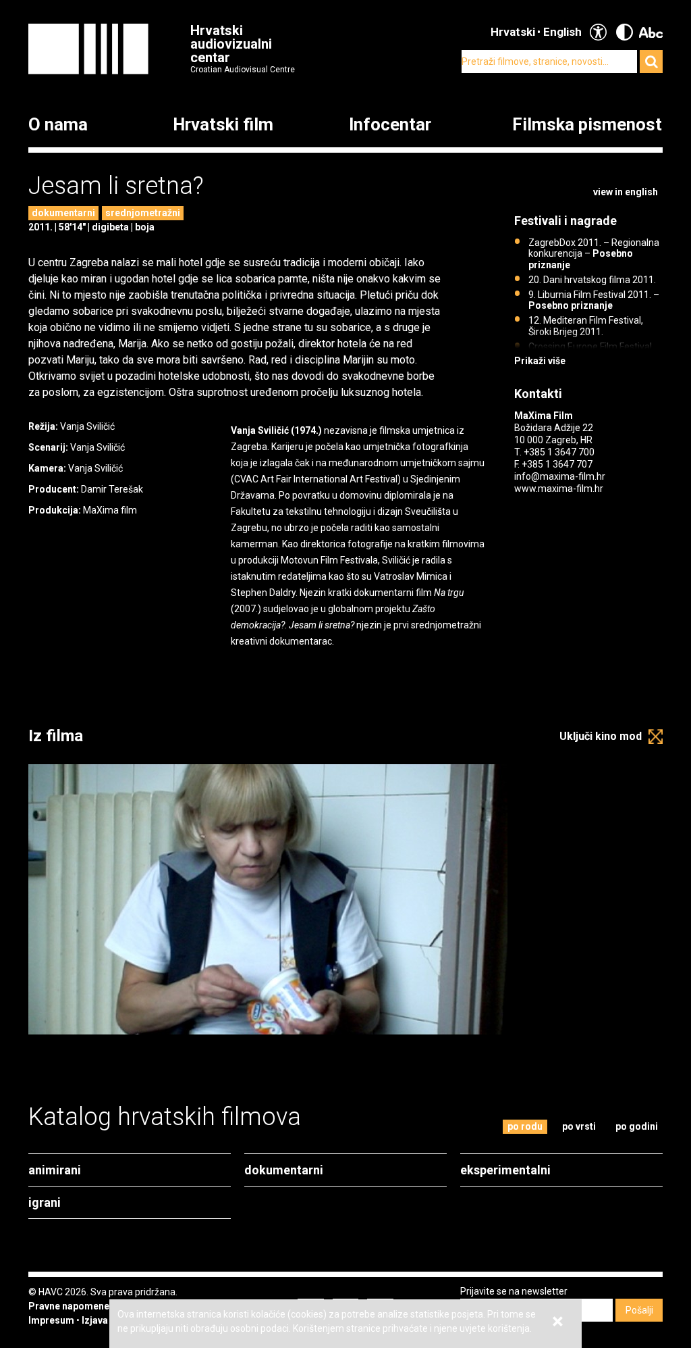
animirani (54, 1170)
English (562, 32)
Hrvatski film (223, 125)
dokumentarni (63, 212)
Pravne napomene (68, 1306)
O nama (58, 125)
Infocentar (390, 125)
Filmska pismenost (587, 125)
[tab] (525, 1127)
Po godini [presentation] (636, 1126)
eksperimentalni (505, 1170)
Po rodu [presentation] (525, 1126)
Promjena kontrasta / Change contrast (624, 32)
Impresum (51, 1320)
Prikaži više (539, 360)
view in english (625, 191)
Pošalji (639, 1310)
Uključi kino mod (600, 736)
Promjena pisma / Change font (651, 32)
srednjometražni (142, 212)
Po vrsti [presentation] (579, 1126)
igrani (44, 1202)
